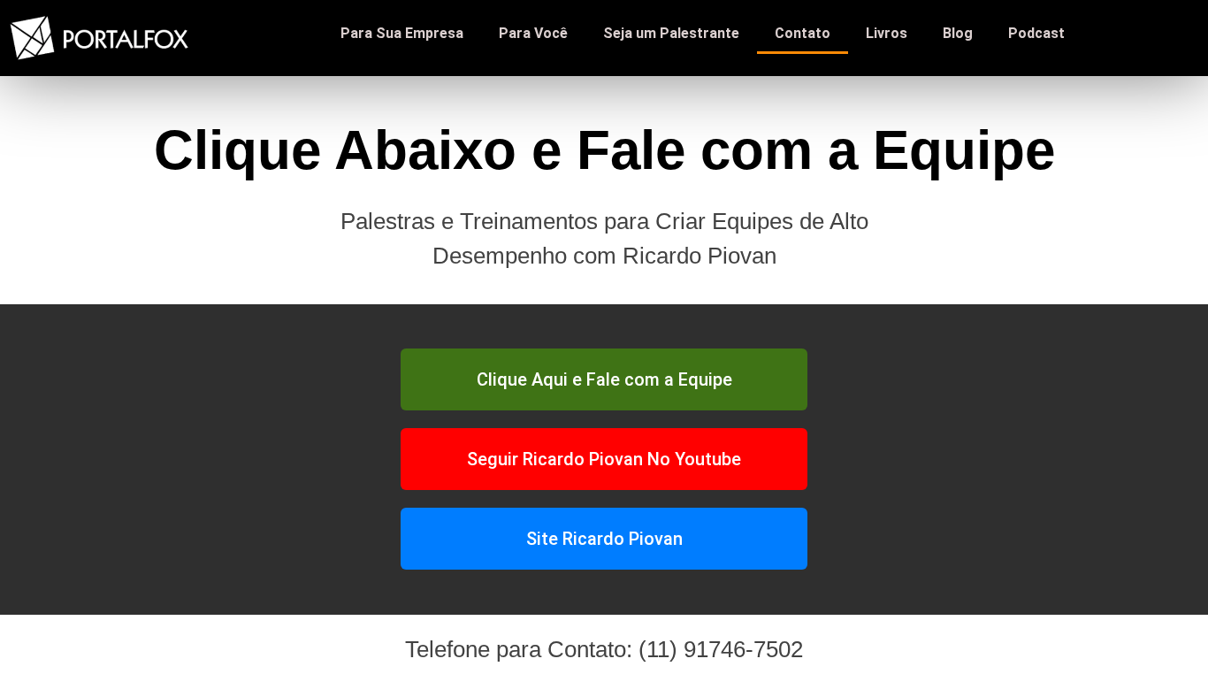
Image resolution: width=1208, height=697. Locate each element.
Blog (958, 33)
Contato (802, 33)
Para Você (533, 33)
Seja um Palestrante (671, 33)
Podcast (1036, 33)
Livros (886, 33)
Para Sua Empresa (401, 33)
